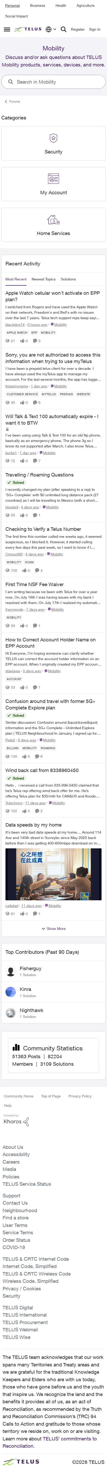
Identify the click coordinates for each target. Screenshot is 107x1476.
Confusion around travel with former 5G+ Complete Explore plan (50, 704)
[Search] (64, 29)
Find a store (16, 1217)
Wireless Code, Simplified (30, 1281)
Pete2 (10, 740)
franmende (14, 609)
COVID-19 (14, 1247)
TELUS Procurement (25, 1322)
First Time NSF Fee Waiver (34, 584)
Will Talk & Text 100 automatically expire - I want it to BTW (51, 419)
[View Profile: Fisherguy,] (10, 971)
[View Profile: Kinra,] (10, 992)
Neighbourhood (20, 1210)
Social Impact (16, 16)
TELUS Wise (16, 1337)
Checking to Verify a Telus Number (43, 529)
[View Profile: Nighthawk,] (10, 1013)
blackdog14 (15, 324)
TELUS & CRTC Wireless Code (37, 1274)
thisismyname (16, 386)
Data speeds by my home (33, 825)
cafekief (11, 905)
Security (12, 1296)
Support (11, 1195)
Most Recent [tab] (15, 279)
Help (7, 1105)
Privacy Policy (80, 1096)
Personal (12, 5)
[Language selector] (51, 29)
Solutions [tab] (68, 279)
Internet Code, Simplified (30, 1266)
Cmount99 (14, 554)
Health (61, 5)
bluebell (11, 507)
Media (9, 1169)
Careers (11, 1162)
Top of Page (51, 1096)
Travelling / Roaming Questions (39, 475)
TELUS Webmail (20, 1329)
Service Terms (18, 1232)
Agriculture (86, 5)
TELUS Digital (18, 1307)
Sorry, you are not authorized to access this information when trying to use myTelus (53, 358)
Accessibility (16, 1154)
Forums (14, 101)
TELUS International (25, 1315)
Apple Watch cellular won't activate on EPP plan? (52, 296)
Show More (56, 928)
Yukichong (13, 803)
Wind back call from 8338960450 (42, 770)
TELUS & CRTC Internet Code (36, 1259)
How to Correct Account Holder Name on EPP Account (50, 643)
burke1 (11, 453)
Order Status (16, 1240)
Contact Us (15, 1203)
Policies (11, 1176)
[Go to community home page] (28, 29)
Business (37, 5)
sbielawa (12, 671)
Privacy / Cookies (22, 1288)
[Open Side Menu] (7, 29)
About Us (13, 1147)
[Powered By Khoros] (53, 1120)
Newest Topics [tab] (44, 279)
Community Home (19, 1096)
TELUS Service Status (27, 1184)
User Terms (15, 1225)
